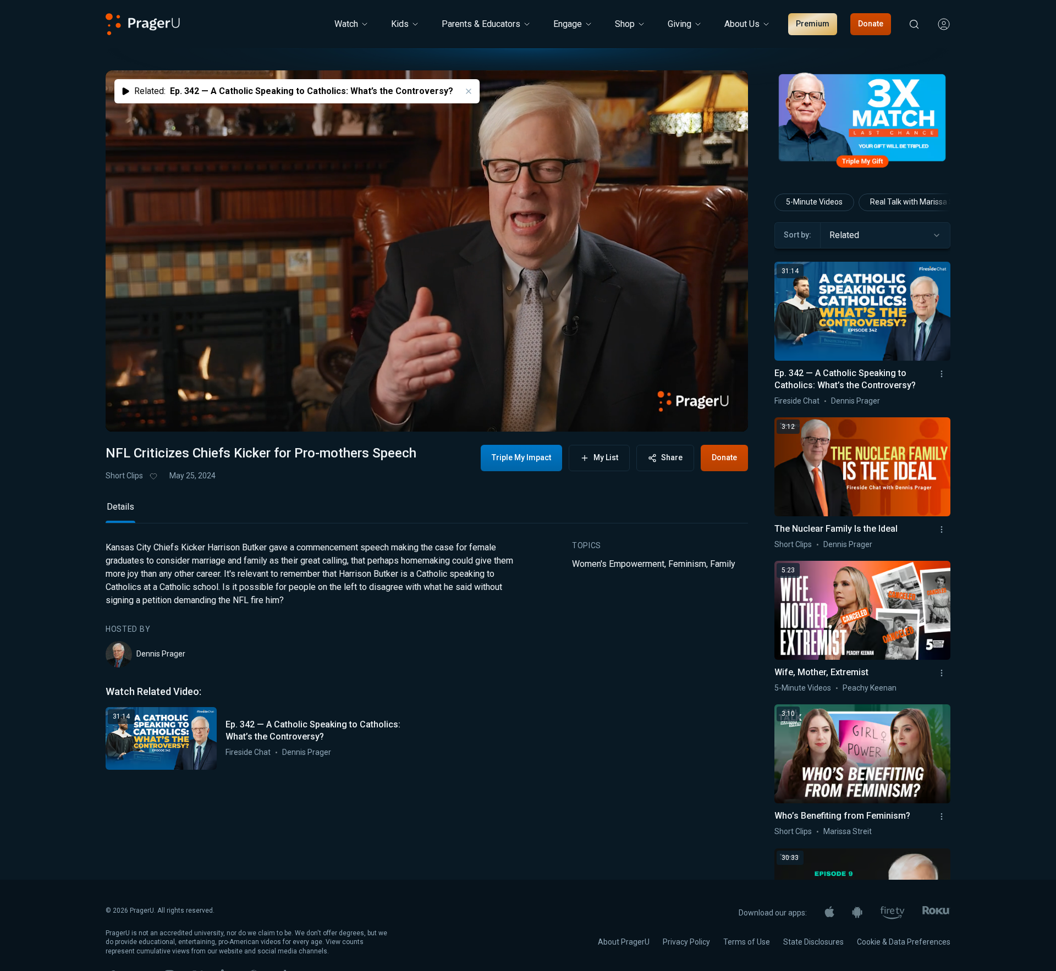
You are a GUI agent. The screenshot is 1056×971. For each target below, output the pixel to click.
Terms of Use (746, 941)
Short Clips (124, 475)
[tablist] (427, 511)
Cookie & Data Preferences (903, 941)
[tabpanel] (427, 655)
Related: (293, 91)
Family (722, 564)
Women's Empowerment (618, 564)
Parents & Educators (481, 24)
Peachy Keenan (870, 687)
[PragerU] (143, 24)
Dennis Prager (160, 653)
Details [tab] (120, 506)
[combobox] (885, 235)
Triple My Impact (521, 457)
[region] (427, 251)
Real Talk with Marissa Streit (919, 201)
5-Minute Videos (814, 201)
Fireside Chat (248, 752)
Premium (812, 23)
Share (672, 457)
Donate (870, 23)
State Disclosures (813, 941)
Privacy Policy (686, 941)
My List (605, 457)
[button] (127, 414)
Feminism (687, 564)
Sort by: (797, 234)
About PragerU (624, 941)
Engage (567, 24)
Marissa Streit (847, 831)
